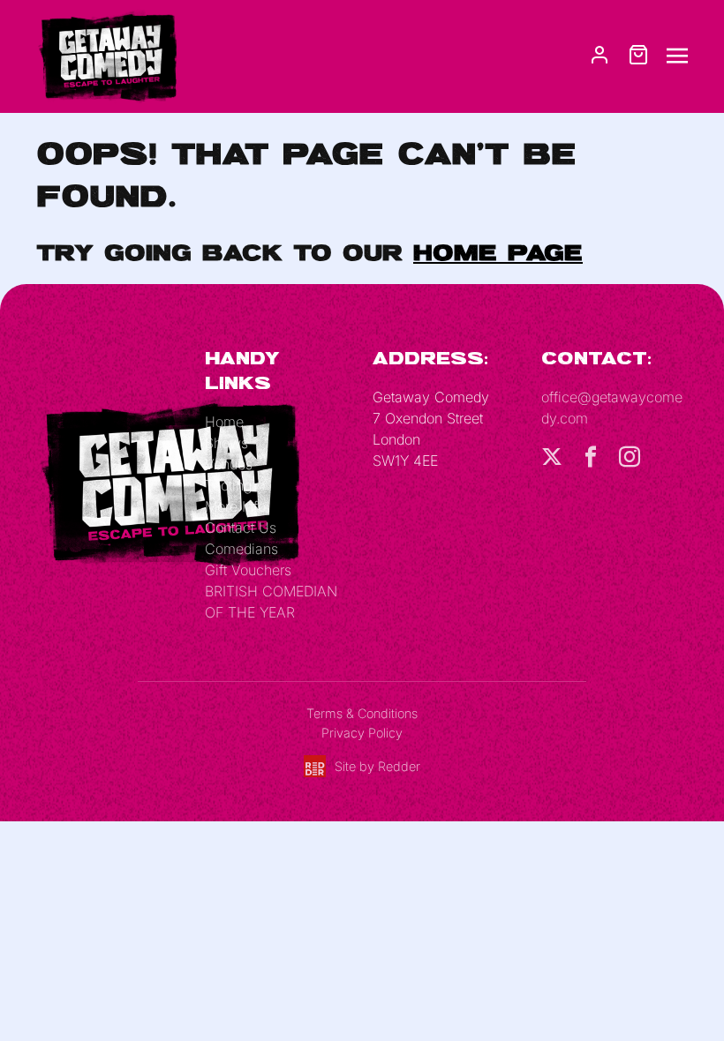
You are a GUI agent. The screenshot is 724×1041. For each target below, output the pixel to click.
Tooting (228, 485)
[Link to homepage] (106, 55)
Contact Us (240, 527)
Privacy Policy (362, 732)
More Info (235, 506)
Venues (229, 464)
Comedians (241, 549)
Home (224, 422)
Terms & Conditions (362, 713)
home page (498, 251)
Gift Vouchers (248, 570)
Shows (226, 443)
